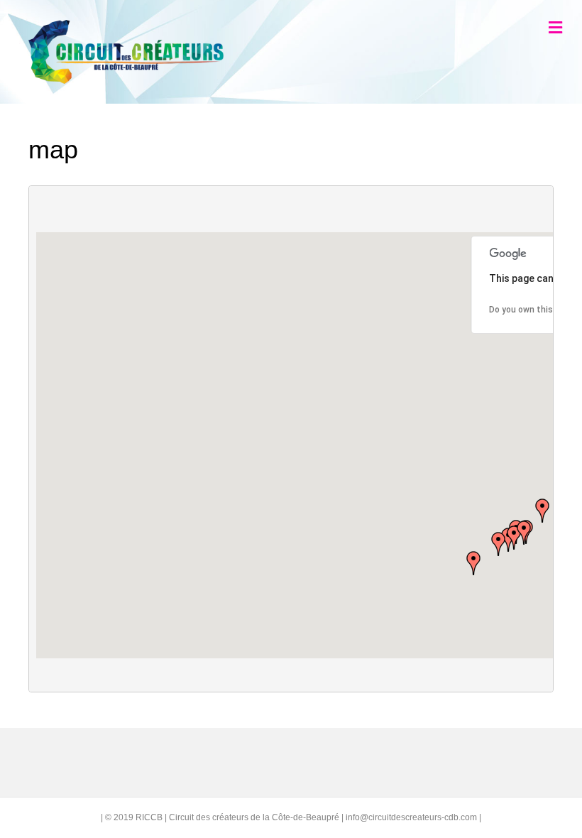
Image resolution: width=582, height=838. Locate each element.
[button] (524, 532)
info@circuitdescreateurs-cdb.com (411, 817)
